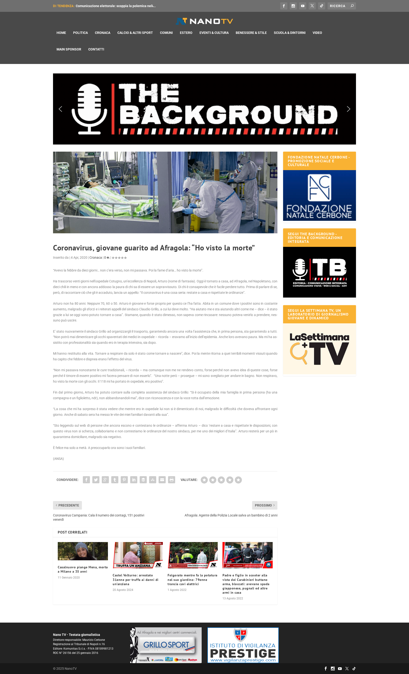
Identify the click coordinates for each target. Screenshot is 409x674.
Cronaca (102, 33)
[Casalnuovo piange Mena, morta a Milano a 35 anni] (83, 551)
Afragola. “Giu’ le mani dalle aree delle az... (108, 6)
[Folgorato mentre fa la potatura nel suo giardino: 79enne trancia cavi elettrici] (193, 555)
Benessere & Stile (251, 33)
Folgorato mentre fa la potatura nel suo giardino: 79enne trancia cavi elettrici (193, 579)
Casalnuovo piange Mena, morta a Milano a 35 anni (83, 569)
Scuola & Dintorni (290, 33)
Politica (80, 33)
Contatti (96, 49)
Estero (186, 33)
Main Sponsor (69, 49)
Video (317, 33)
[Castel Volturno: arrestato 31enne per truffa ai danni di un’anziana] (138, 555)
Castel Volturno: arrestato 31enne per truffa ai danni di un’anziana (136, 579)
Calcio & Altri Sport (135, 33)
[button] (204, 109)
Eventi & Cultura (214, 33)
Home (61, 33)
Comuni (166, 33)
